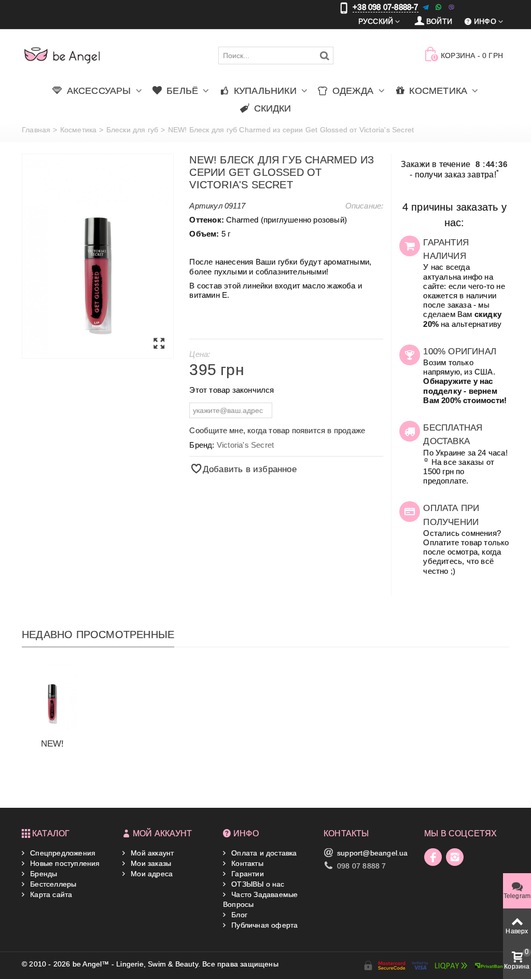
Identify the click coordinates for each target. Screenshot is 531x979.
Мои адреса (151, 874)
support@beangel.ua (372, 853)
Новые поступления (64, 863)
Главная (36, 130)
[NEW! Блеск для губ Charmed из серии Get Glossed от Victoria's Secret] (97, 256)
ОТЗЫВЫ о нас (257, 884)
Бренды (42, 874)
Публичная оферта (263, 925)
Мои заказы (150, 863)
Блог (238, 915)
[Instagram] (455, 857)
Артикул (205, 205)
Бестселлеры (52, 884)
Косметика (78, 130)
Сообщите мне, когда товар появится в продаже (277, 430)
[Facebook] (433, 857)
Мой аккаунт (151, 853)
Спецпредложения (61, 853)
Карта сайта (50, 894)
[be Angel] (62, 55)
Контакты (246, 863)
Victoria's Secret (245, 444)
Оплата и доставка (263, 853)
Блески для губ (132, 130)
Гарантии (246, 874)
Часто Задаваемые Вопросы (260, 899)
